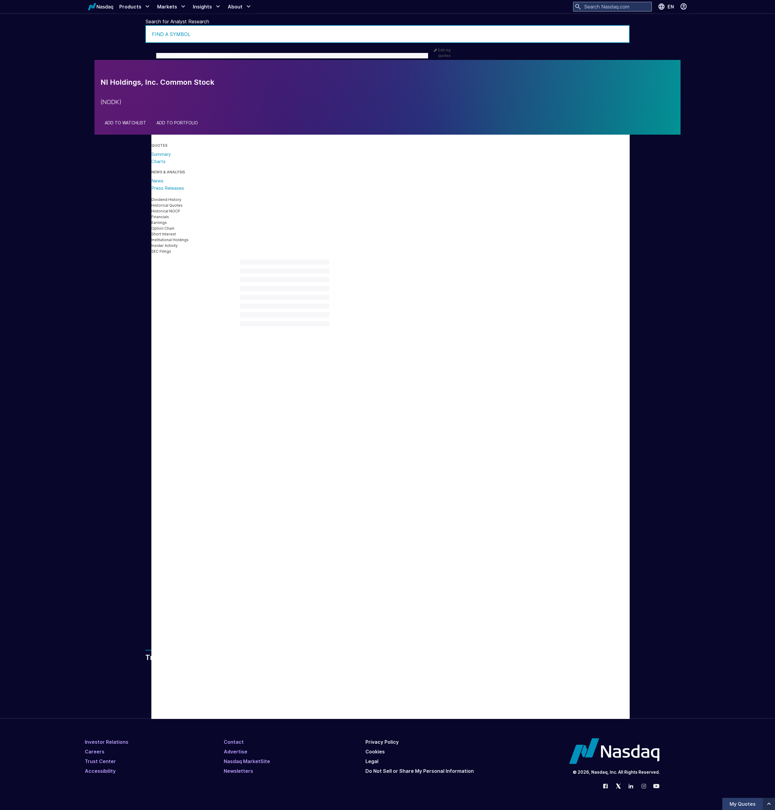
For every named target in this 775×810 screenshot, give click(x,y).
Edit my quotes (444, 53)
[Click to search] (621, 34)
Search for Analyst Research (177, 21)
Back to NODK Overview (274, 533)
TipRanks (309, 548)
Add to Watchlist (125, 123)
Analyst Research (278, 591)
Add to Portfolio (177, 123)
